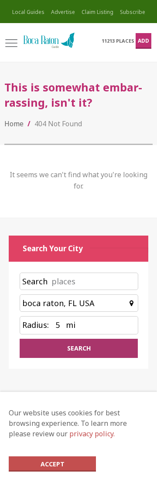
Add (143, 40)
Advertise (63, 12)
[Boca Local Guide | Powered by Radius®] (49, 40)
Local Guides (28, 12)
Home (14, 123)
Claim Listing (97, 12)
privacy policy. (92, 433)
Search (35, 281)
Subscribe (132, 12)
